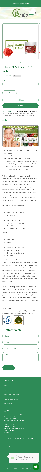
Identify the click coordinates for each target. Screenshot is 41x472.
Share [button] (6, 120)
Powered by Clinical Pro (27, 468)
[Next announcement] (37, 3)
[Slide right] (25, 62)
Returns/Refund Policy (11, 394)
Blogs (6, 385)
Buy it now (20, 106)
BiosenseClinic (16, 468)
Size (3, 80)
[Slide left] (16, 62)
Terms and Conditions (11, 399)
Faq (5, 390)
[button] (4, 13)
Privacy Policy (8, 403)
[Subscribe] (20, 446)
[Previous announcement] (3, 3)
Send (8, 367)
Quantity (5, 89)
